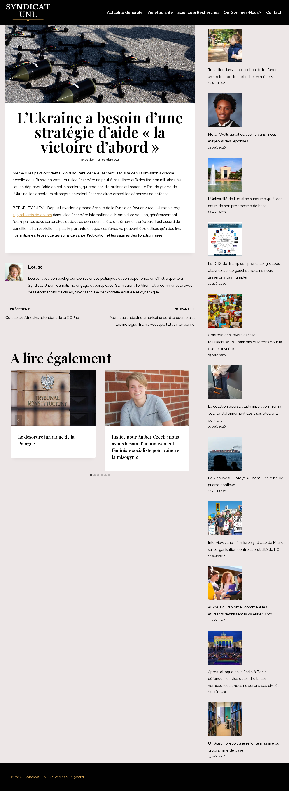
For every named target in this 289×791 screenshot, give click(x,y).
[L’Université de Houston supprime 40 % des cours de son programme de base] (246, 175)
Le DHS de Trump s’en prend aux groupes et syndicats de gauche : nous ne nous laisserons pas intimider (244, 270)
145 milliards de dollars (32, 215)
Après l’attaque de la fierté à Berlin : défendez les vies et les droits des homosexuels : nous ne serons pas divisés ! (245, 679)
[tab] (91, 475)
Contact (273, 12)
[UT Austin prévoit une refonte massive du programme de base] (246, 719)
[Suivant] (181, 420)
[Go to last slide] (18, 420)
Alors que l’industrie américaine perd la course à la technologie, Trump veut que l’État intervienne (152, 317)
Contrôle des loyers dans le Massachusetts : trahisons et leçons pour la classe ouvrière (245, 342)
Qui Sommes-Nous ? (242, 12)
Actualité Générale (125, 12)
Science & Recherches (198, 12)
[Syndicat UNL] (28, 12)
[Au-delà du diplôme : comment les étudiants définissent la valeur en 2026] (246, 583)
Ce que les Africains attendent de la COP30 (42, 313)
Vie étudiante (160, 12)
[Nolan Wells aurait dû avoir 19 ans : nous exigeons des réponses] (246, 110)
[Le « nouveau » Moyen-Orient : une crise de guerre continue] (246, 454)
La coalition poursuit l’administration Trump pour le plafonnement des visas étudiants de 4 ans (244, 413)
